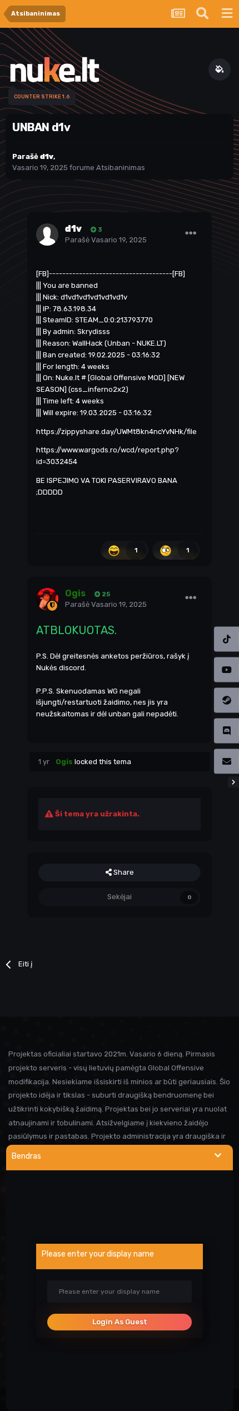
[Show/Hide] (217, 1155)
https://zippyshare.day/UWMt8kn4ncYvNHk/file (116, 431)
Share (123, 872)
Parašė (106, 240)
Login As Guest (119, 1322)
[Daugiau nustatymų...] (190, 233)
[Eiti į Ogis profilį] (47, 599)
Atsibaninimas (120, 167)
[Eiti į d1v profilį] (47, 234)
